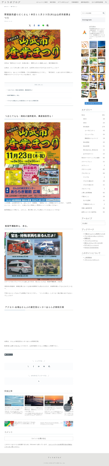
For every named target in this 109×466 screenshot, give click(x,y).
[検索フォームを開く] (106, 2)
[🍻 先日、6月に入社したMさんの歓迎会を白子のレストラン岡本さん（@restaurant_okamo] (93, 69)
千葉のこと (9, 354)
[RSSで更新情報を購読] (38, 381)
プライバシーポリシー (92, 260)
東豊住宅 (87, 238)
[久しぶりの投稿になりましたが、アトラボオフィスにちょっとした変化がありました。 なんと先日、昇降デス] (85, 52)
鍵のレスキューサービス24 (94, 243)
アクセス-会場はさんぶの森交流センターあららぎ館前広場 (22, 100)
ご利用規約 (88, 257)
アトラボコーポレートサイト (94, 236)
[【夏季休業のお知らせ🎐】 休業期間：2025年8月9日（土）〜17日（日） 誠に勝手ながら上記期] (93, 61)
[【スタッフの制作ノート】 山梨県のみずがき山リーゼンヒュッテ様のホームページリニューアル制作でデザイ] (85, 94)
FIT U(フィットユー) (92, 245)
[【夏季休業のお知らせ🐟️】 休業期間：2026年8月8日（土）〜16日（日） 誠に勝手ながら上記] (85, 44)
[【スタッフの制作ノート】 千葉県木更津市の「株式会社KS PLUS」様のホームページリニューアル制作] (101, 77)
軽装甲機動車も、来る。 (13, 95)
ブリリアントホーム (91, 240)
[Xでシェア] (29, 25)
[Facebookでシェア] (34, 25)
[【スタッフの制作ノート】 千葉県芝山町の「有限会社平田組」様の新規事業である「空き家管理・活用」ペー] (101, 61)
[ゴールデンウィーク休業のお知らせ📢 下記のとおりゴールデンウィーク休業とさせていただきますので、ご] (93, 44)
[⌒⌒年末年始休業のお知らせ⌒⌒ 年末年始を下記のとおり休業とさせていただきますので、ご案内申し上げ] (93, 52)
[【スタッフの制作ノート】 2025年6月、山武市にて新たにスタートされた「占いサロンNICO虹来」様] (101, 69)
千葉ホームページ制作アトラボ (95, 234)
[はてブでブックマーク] (38, 25)
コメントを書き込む (38, 438)
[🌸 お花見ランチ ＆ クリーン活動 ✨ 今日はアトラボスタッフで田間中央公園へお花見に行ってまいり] (101, 44)
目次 (36, 84)
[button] (47, 25)
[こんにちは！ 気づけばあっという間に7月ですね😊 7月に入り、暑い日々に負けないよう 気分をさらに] (85, 85)
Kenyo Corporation (92, 247)
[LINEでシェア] (43, 25)
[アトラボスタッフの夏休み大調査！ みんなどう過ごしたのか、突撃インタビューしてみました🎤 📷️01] (85, 61)
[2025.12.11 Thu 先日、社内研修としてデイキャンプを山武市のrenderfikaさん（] (101, 52)
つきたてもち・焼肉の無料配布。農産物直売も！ (20, 90)
